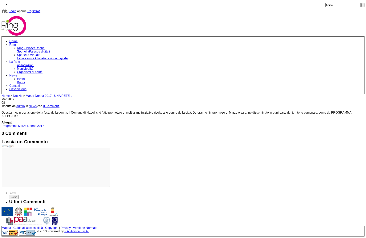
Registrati (33, 11)
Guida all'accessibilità (28, 227)
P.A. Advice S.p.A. (76, 231)
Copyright (51, 227)
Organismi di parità (30, 72)
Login (12, 11)
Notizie (17, 95)
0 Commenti (51, 106)
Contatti (14, 85)
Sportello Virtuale (28, 55)
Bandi (21, 82)
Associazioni (25, 65)
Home (13, 41)
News (13, 75)
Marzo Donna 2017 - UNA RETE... (49, 95)
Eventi (21, 78)
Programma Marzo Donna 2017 (23, 125)
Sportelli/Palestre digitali (33, 51)
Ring (12, 44)
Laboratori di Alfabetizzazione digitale (42, 58)
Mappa (6, 227)
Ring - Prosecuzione (31, 48)
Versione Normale (85, 227)
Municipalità (25, 68)
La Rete (14, 61)
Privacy (66, 227)
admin (20, 106)
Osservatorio (17, 89)
